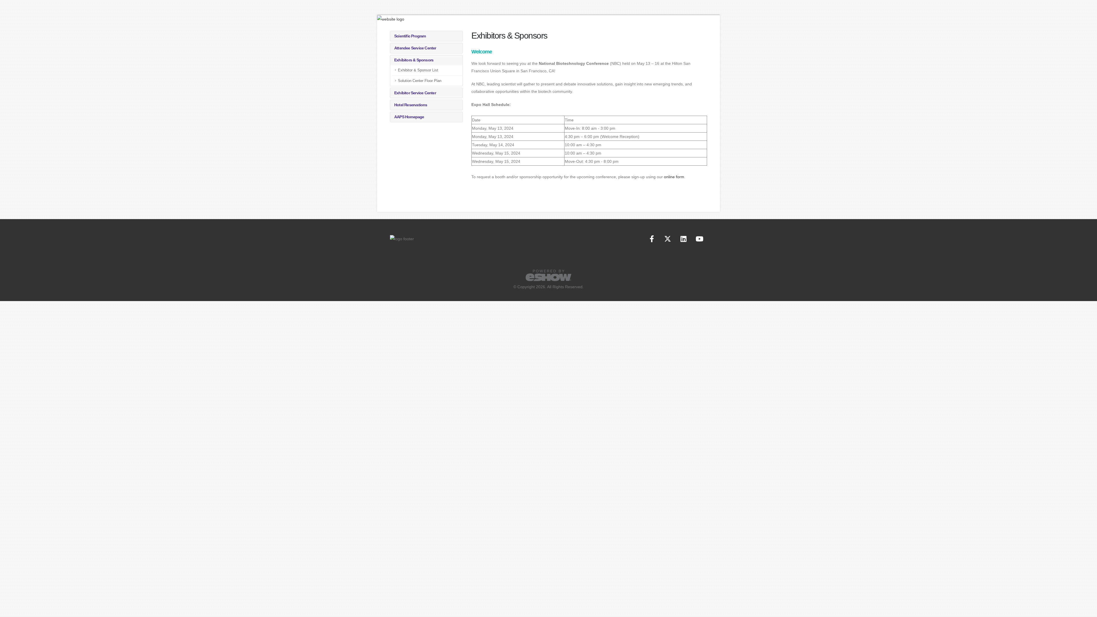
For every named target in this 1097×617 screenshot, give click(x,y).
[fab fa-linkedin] (684, 239)
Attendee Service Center (415, 48)
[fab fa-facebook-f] (652, 239)
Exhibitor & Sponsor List (418, 70)
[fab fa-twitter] (668, 239)
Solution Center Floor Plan (419, 81)
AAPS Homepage (409, 117)
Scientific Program (410, 36)
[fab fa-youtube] (699, 239)
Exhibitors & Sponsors (413, 60)
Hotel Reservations (410, 105)
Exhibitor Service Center (415, 93)
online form (674, 177)
